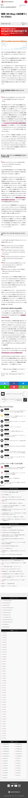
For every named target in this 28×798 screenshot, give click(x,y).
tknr (23, 24)
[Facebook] (14, 383)
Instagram (19, 785)
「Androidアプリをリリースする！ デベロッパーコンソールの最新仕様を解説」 (13, 207)
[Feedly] (23, 387)
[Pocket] (14, 387)
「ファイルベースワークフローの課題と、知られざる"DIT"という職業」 (13, 294)
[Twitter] (4, 383)
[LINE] (4, 387)
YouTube (15, 785)
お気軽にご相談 (11, 224)
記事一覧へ (2, 485)
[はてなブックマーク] (23, 383)
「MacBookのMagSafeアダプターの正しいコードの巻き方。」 (13, 143)
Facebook (8, 785)
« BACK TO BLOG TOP (22, 5)
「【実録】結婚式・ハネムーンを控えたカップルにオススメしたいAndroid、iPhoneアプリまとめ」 (13, 335)
